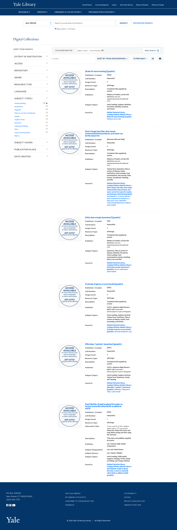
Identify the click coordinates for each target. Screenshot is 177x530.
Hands (17, 116)
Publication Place (25, 149)
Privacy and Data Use (134, 501)
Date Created (22, 156)
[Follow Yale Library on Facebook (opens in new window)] (7, 505)
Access (18, 63)
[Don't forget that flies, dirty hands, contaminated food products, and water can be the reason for (104, 133)
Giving (127, 497)
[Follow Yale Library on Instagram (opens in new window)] (10, 505)
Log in (114, 5)
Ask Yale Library (126, 5)
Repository (21, 70)
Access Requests (102, 5)
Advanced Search (143, 23)
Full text (72, 29)
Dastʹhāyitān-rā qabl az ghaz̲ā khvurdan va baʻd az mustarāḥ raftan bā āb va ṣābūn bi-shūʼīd (103, 406)
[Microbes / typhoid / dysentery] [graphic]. (103, 344)
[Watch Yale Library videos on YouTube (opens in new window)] (13, 505)
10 (139, 58)
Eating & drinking (21, 126)
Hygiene (18, 110)
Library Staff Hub (132, 505)
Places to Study (158, 5)
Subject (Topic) (23, 98)
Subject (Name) (23, 142)
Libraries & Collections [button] (67, 12)
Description (61, 29)
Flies (16, 129)
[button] (123, 23)
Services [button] (41, 12)
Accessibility (130, 493)
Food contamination (22, 132)
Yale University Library (24, 5)
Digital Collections (26, 39)
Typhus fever (20, 119)
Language (20, 91)
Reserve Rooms (142, 5)
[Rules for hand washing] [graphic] (100, 71)
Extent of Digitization (28, 56)
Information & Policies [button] (101, 12)
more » (17, 136)
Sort (111, 58)
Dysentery (19, 106)
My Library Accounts (75, 497)
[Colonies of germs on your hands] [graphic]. (104, 284)
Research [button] (23, 12)
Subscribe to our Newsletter (79, 501)
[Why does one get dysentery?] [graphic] (102, 217)
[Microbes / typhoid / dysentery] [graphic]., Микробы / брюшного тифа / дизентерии (118, 389)
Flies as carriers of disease (25, 113)
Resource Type (23, 84)
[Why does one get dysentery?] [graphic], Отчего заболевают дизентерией (118, 269)
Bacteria (18, 123)
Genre (18, 77)
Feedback (69, 505)
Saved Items (87, 5)
